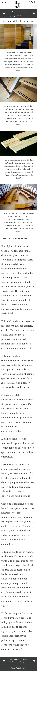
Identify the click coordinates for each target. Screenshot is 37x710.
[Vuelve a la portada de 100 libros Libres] (5, 2)
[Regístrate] (32, 2)
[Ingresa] (30, 2)
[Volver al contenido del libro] (12, 12)
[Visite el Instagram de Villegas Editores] (35, 2)
